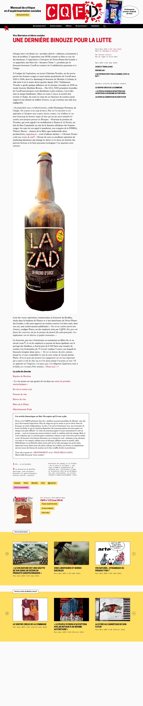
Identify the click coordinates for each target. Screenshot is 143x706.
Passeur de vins (20, 394)
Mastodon (35, 483)
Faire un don (45, 512)
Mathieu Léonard (105, 55)
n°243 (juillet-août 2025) (34, 627)
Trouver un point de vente (49, 504)
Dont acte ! (51, 367)
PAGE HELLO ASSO (63, 453)
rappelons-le (31, 134)
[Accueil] (72, 12)
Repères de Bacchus (22, 376)
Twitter (26, 483)
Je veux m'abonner (47, 508)
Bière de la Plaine (21, 405)
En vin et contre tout (22, 389)
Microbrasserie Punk (22, 410)
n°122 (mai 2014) (51, 500)
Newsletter (95, 26)
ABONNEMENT (40, 453)
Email (42, 483)
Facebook (17, 483)
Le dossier (114, 51)
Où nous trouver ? (81, 26)
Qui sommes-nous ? (39, 26)
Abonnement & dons (23, 15)
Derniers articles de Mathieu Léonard (25, 591)
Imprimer (53, 483)
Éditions (68, 26)
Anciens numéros (56, 26)
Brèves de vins (19, 400)
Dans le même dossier (21, 532)
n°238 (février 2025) (73, 632)
